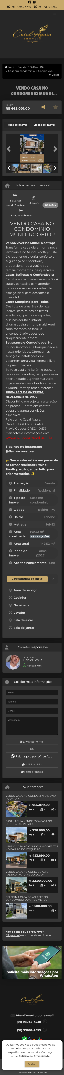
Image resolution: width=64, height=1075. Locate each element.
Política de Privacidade (34, 1055)
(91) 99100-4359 (47, 6)
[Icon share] (30, 2)
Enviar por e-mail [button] (33, 741)
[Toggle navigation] (54, 14)
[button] (9, 149)
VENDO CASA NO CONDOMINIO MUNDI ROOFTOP (31, 797)
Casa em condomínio (21, 71)
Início (11, 67)
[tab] (16, 125)
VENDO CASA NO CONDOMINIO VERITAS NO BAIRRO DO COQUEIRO (32, 848)
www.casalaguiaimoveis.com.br (29, 438)
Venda (22, 67)
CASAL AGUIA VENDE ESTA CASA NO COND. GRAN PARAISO (29, 822)
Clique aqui (13, 935)
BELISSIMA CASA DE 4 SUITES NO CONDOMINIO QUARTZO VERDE (27, 898)
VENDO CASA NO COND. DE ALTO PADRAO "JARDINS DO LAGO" (27, 873)
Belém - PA (36, 67)
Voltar (55, 74)
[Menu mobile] (32, 34)
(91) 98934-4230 (21, 6)
